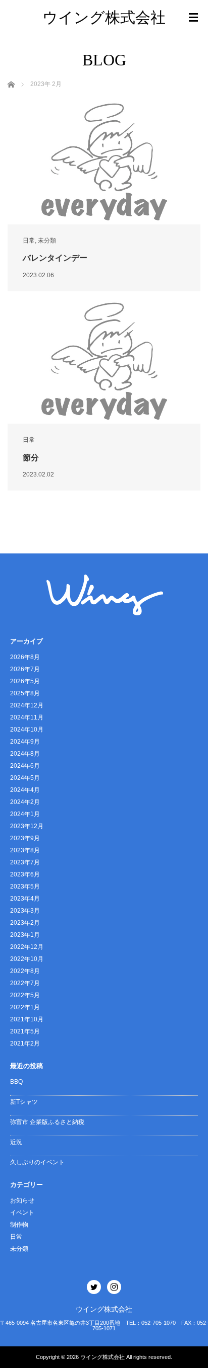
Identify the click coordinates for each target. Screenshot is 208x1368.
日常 (29, 240)
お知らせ (22, 1200)
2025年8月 (25, 693)
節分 (31, 457)
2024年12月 (26, 705)
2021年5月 (25, 1031)
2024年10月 (26, 729)
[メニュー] (193, 17)
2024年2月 (25, 802)
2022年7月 (25, 983)
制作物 (19, 1224)
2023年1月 (25, 934)
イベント (22, 1212)
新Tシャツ (24, 1101)
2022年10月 (26, 958)
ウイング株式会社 (104, 17)
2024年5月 (25, 777)
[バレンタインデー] (104, 162)
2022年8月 (25, 971)
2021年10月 (26, 1019)
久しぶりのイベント (37, 1162)
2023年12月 (26, 826)
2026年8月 (25, 657)
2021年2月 (25, 1043)
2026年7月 (25, 669)
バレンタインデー (55, 258)
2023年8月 (25, 850)
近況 (16, 1142)
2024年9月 (25, 741)
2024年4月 (25, 789)
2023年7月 (25, 862)
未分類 (47, 240)
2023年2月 (25, 922)
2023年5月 (25, 886)
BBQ (16, 1081)
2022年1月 (25, 1007)
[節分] (104, 361)
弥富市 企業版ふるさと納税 (47, 1121)
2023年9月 (25, 838)
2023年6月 (25, 874)
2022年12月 (26, 946)
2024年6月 (25, 765)
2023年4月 (25, 898)
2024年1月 (25, 814)
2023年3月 (25, 910)
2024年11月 (26, 717)
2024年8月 (25, 753)
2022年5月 (25, 995)
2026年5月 (25, 681)
